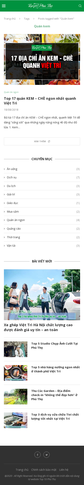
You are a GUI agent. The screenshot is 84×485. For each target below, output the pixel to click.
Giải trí (43, 194)
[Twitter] (46, 455)
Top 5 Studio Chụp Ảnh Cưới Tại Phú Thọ (54, 345)
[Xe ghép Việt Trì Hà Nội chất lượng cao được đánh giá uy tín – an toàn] (42, 294)
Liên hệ (63, 470)
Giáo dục (43, 203)
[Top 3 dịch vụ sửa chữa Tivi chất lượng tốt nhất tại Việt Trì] (15, 420)
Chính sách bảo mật (43, 470)
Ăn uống (43, 169)
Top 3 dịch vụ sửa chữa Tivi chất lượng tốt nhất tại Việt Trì (55, 416)
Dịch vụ (43, 177)
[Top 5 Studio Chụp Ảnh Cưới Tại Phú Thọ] (15, 349)
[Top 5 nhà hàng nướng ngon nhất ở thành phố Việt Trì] (15, 373)
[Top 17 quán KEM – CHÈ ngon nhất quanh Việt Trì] (42, 59)
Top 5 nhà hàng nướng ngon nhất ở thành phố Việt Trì (55, 369)
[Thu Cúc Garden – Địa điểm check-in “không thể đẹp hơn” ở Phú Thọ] (15, 396)
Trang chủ (10, 18)
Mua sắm (43, 211)
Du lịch (43, 186)
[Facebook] (37, 455)
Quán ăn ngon (11, 92)
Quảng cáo (43, 228)
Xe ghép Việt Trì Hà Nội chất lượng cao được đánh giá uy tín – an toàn (38, 327)
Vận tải (43, 245)
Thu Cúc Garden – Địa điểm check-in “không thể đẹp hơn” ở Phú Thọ (54, 395)
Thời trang (43, 237)
